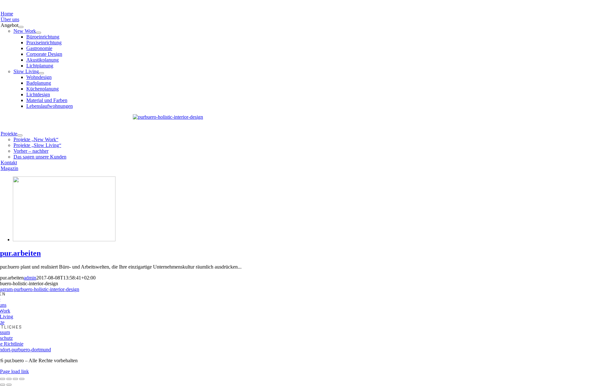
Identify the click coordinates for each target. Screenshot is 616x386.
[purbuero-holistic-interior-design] (168, 117)
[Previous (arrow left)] (2, 385)
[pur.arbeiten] (64, 239)
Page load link (14, 371)
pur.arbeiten (20, 253)
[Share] (9, 379)
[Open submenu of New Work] (38, 33)
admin (30, 277)
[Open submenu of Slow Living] (41, 73)
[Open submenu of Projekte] (19, 135)
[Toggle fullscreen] (15, 379)
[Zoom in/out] (21, 379)
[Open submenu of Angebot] (20, 27)
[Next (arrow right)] (9, 385)
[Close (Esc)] (2, 379)
